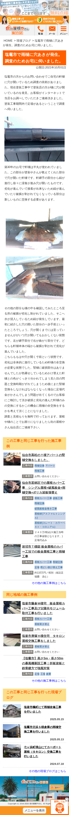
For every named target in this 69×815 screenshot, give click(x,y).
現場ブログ (23, 40)
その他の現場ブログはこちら (47, 771)
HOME (8, 40)
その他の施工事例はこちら (49, 583)
